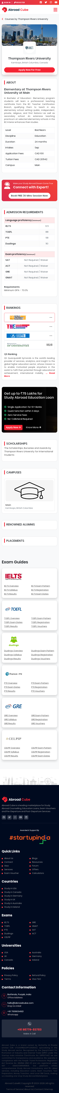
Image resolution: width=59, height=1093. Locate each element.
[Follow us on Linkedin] (26, 817)
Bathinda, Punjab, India (19, 994)
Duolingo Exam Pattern (42, 650)
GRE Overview (11, 715)
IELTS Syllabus (11, 590)
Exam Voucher (11, 873)
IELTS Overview (11, 586)
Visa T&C (36, 979)
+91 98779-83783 (29, 1030)
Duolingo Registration (42, 654)
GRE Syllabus (10, 719)
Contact (8, 862)
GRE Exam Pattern (40, 715)
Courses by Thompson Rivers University (26, 19)
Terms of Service (14, 1089)
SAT (34, 929)
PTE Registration (39, 687)
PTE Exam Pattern (40, 683)
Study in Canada (12, 892)
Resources (37, 862)
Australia (36, 952)
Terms (7, 979)
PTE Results (9, 691)
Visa (6, 865)
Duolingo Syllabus (13, 654)
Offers (35, 869)
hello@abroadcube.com (20, 1002)
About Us (8, 858)
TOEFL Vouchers (39, 626)
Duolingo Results (12, 658)
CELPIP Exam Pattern (41, 747)
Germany (37, 956)
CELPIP (7, 937)
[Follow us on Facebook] (41, 2)
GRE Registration (39, 719)
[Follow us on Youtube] (56, 2)
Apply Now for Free (29, 69)
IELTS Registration (40, 590)
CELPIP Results (11, 755)
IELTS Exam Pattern (40, 586)
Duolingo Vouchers (40, 658)
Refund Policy (39, 975)
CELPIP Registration (40, 751)
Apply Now (12, 427)
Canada (8, 959)
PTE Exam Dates (12, 687)
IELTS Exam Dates (40, 594)
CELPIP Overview (12, 747)
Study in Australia (13, 903)
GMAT (35, 926)
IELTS (6, 922)
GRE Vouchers (38, 723)
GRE (34, 922)
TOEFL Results (11, 626)
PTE (6, 929)
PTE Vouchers (38, 691)
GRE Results (10, 723)
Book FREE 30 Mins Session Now (29, 195)
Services (8, 869)
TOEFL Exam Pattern (41, 618)
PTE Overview (10, 683)
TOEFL (7, 926)
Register (20, 2)
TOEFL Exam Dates (13, 622)
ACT (34, 933)
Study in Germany (13, 895)
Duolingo (8, 933)
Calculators (38, 873)
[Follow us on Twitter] (46, 2)
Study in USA (10, 888)
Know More (32, 427)
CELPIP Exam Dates (40, 755)
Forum (35, 865)
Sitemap (48, 1089)
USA (6, 952)
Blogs (35, 858)
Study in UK (9, 899)
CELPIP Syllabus (11, 751)
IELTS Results (10, 594)
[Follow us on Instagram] (51, 2)
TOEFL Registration (40, 622)
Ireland (35, 959)
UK (5, 956)
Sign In (7, 2)
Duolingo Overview (13, 650)
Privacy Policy (11, 975)
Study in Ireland (12, 907)
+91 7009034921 (15, 1011)
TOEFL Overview (12, 618)
